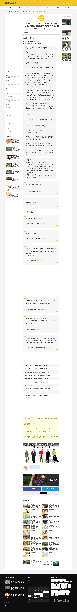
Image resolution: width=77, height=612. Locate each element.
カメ (66, 592)
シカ (60, 590)
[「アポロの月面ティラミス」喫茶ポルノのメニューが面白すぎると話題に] (45, 512)
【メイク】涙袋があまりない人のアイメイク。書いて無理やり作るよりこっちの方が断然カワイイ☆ (13, 158)
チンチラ (59, 588)
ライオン (56, 583)
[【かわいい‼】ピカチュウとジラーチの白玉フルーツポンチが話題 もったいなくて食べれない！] (26, 544)
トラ (56, 588)
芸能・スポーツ (67, 7)
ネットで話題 (9, 7)
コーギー (53, 592)
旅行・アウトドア (9, 96)
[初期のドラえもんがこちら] (45, 528)
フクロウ (62, 585)
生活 (6, 88)
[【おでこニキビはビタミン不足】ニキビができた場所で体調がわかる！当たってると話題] (26, 512)
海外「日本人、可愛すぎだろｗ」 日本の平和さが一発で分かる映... (37, 375)
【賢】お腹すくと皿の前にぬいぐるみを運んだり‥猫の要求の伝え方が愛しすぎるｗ (66, 49)
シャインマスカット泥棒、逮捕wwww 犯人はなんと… (35, 382)
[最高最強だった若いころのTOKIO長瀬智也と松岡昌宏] (45, 550)
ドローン (53, 588)
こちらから (6, 605)
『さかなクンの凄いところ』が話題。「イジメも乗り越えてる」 (54, 533)
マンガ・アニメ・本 (9, 115)
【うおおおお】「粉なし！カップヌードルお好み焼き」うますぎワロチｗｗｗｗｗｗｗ (35, 549)
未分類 (24, 507)
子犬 (62, 581)
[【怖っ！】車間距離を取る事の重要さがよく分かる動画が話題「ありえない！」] (45, 545)
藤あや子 (55, 579)
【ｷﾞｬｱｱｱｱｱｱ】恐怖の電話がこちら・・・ (54, 517)
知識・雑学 (48, 7)
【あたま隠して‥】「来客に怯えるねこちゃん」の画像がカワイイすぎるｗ (66, 38)
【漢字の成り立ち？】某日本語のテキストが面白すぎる (35, 517)
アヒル (64, 593)
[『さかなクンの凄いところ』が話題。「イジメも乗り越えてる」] (45, 533)
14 (41, 595)
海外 (6, 91)
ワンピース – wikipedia (30, 204)
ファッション (8, 117)
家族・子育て (8, 104)
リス (71, 581)
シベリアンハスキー (55, 590)
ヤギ (59, 583)
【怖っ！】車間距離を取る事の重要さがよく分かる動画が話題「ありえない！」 (54, 544)
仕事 (6, 112)
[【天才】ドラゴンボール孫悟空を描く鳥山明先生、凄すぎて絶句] (26, 555)
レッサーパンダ (66, 581)
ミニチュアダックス (64, 583)
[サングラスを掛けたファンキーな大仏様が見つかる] (45, 523)
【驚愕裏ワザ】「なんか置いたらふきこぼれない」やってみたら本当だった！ (35, 533)
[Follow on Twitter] (66, 3)
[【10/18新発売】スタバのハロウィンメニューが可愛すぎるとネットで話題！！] (45, 507)
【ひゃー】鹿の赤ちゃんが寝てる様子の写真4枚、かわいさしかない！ (66, 60)
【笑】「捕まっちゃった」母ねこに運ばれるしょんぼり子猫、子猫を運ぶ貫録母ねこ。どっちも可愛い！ (32, 563)
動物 (6, 109)
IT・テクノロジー (19, 7)
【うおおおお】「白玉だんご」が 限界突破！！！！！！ (54, 538)
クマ (56, 592)
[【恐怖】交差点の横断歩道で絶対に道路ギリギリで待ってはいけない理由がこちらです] (26, 507)
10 (29, 595)
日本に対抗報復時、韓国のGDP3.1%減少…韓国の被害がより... (37, 372)
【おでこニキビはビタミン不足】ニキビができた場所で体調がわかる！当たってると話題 (35, 512)
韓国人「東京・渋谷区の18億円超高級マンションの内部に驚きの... (37, 378)
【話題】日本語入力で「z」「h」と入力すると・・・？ (47, 563)
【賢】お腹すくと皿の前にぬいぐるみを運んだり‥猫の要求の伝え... (38, 395)
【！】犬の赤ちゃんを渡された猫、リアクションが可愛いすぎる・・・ (16, 165)
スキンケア (64, 588)
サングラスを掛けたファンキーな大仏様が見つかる (54, 522)
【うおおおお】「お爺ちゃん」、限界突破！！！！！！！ (54, 554)
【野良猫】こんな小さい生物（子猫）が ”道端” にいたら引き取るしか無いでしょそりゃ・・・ (13, 150)
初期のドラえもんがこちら (53, 526)
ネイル (69, 586)
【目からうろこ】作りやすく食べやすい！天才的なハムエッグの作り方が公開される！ (13, 142)
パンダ (69, 585)
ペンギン (58, 585)
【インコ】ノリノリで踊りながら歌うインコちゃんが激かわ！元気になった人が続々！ (13, 188)
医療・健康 (8, 107)
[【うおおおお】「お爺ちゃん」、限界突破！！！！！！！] (45, 555)
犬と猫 (60, 579)
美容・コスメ (38, 7)
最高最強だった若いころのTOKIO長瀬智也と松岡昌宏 (53, 549)
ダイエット (28, 7)
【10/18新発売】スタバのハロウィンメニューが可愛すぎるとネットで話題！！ (54, 506)
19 (35, 597)
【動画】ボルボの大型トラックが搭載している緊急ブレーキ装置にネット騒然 (66, 26)
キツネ (59, 592)
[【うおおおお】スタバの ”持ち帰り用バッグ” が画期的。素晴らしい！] (26, 523)
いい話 (56, 595)
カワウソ (62, 592)
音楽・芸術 (8, 77)
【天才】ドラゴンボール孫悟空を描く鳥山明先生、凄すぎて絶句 (35, 555)
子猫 (60, 581)
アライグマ (60, 593)
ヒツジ (66, 585)
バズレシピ (53, 586)
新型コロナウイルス (55, 581)
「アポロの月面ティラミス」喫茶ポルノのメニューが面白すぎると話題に (54, 512)
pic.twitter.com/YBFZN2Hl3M (49, 186)
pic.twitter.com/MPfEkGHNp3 (42, 218)
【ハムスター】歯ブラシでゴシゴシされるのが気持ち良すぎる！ (16, 172)
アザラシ (67, 593)
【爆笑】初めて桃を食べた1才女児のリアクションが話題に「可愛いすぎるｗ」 (35, 527)
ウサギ (53, 593)
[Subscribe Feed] (69, 3)
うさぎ (53, 595)
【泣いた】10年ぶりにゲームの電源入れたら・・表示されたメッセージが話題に (13, 180)
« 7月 (29, 602)
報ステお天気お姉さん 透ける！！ (31, 385)
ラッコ (53, 583)
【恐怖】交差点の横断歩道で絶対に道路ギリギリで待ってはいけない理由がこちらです (35, 506)
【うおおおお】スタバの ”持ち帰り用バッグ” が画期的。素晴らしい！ (35, 522)
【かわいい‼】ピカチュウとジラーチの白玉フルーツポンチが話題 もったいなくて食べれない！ (35, 544)
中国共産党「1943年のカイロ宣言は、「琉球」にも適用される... (37, 392)
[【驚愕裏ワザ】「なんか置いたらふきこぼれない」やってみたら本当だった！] (26, 533)
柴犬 (65, 579)
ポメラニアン (54, 585)
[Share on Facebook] (64, 3)
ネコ (66, 586)
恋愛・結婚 (8, 101)
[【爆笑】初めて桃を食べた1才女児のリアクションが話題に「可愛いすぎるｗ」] (26, 528)
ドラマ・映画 (8, 123)
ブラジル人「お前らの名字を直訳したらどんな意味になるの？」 (37, 365)
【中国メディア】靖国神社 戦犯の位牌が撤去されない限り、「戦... (37, 388)
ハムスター (62, 586)
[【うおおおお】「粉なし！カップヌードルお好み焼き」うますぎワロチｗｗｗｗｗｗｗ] (26, 550)
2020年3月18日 (41, 223)
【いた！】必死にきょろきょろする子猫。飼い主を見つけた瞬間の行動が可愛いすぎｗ (13, 196)
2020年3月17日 (41, 191)
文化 (6, 99)
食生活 (58, 7)
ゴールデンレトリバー (65, 590)
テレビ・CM (8, 125)
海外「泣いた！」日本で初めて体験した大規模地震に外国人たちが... (38, 368)
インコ (56, 593)
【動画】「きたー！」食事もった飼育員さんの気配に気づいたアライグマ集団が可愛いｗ (35, 538)
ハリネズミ (58, 586)
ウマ (68, 592)
